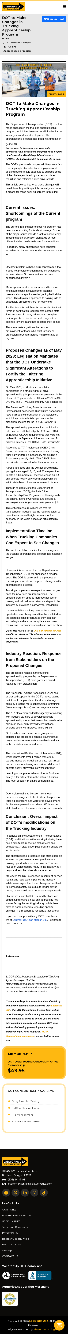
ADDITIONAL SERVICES (17, 1215)
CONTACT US (10, 1256)
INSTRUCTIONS (11, 1244)
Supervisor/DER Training (25, 1121)
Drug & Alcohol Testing (25, 1101)
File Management (22, 1114)
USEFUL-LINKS (11, 1221)
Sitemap (7, 1250)
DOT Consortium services (47, 630)
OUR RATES (9, 1210)
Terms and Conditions (15, 1227)
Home (5, 38)
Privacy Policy (10, 1233)
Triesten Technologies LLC (48, 1329)
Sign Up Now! (55, 19)
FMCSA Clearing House (25, 1108)
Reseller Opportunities (15, 1239)
